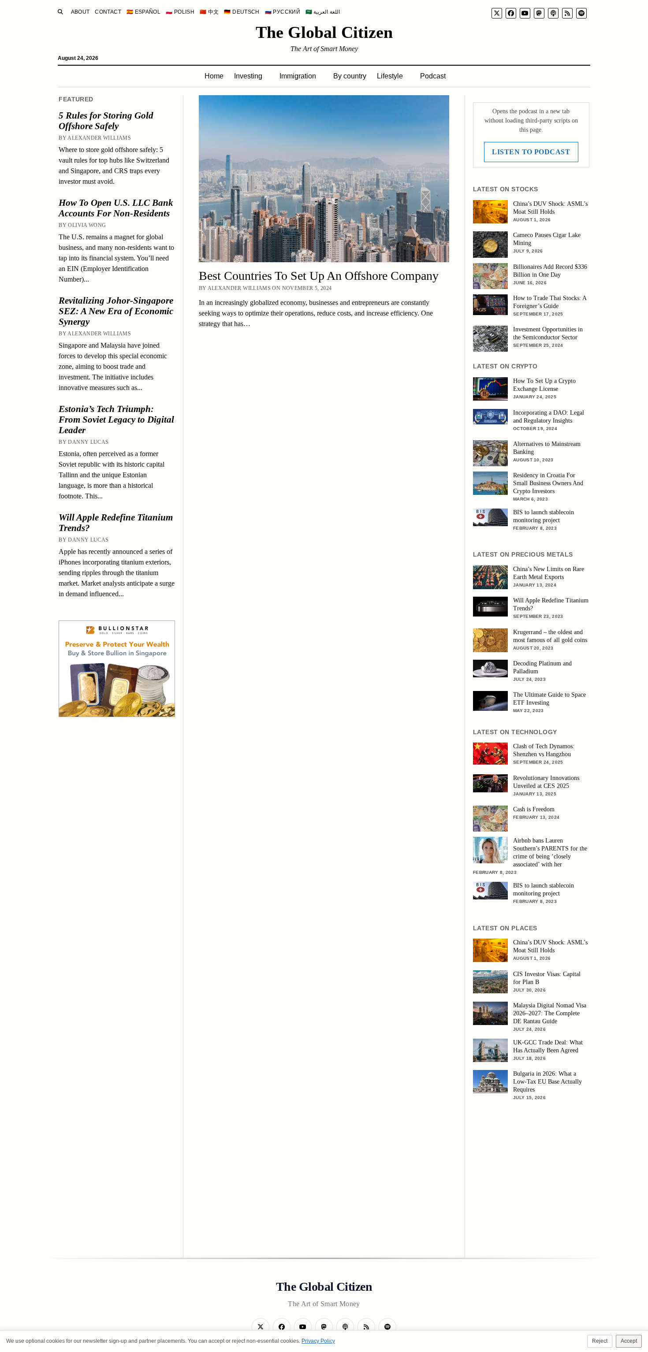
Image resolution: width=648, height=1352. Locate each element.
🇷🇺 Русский (282, 12)
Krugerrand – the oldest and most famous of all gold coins (550, 636)
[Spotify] (581, 13)
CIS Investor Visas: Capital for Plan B (547, 978)
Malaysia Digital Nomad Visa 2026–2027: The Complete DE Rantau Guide (549, 1013)
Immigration (297, 76)
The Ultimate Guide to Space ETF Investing (549, 698)
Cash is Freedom (534, 809)
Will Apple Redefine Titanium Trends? (116, 522)
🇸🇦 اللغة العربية (322, 12)
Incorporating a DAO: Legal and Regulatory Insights (548, 416)
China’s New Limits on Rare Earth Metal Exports (548, 573)
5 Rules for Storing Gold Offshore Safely (106, 120)
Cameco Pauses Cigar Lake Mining (547, 239)
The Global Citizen (324, 32)
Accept (629, 1341)
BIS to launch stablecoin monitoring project (543, 516)
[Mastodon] (539, 13)
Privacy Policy (318, 1341)
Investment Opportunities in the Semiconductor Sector (548, 333)
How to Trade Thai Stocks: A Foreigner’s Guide (549, 302)
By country (349, 76)
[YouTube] (525, 13)
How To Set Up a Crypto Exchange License (544, 385)
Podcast (433, 76)
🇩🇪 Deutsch (241, 12)
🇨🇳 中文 (209, 12)
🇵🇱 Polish (180, 12)
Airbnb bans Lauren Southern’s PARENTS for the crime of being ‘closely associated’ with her (550, 852)
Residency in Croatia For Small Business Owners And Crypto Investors (548, 483)
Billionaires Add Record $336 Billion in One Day (550, 271)
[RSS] (567, 13)
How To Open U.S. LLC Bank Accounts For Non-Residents (116, 208)
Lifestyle (390, 76)
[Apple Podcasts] (553, 13)
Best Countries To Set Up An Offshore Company (319, 275)
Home (214, 76)
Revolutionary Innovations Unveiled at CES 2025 (546, 782)
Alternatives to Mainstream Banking (547, 448)
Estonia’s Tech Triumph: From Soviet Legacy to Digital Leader (116, 419)
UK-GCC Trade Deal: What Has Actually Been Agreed (548, 1046)
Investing (248, 76)
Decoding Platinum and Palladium (542, 667)
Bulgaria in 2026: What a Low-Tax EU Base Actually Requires (547, 1081)
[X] (497, 13)
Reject (599, 1341)
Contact (108, 12)
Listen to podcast (531, 152)
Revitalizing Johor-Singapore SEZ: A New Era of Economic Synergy (116, 311)
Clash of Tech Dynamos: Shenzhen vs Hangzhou (543, 750)
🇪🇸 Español (143, 12)
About (80, 12)
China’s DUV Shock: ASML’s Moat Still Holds (550, 208)
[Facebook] (511, 13)
